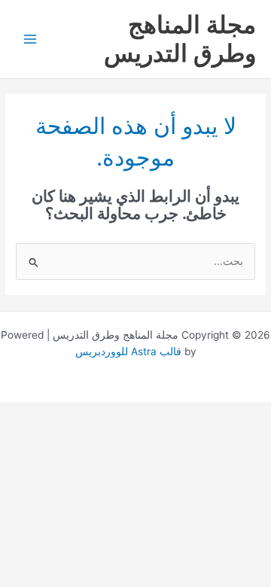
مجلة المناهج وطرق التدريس (180, 39)
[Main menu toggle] (30, 39)
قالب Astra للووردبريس (128, 351)
